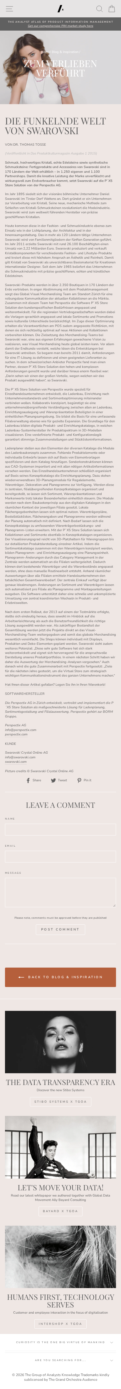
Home (45, 52)
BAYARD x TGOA (60, 1211)
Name (10, 818)
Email (10, 846)
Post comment (60, 929)
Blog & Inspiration (65, 52)
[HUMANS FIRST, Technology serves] (60, 1257)
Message (13, 873)
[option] (60, 24)
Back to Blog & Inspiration (64, 977)
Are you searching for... (60, 1360)
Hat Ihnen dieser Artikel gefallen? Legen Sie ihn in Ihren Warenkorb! (55, 684)
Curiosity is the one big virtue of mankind (60, 1342)
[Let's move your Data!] (60, 1147)
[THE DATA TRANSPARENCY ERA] (60, 1042)
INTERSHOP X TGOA (60, 1324)
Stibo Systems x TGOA (60, 1102)
